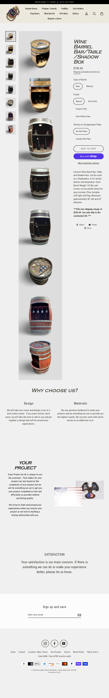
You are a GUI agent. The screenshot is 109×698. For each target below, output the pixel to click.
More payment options (88, 163)
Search (67, 652)
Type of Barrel (80, 79)
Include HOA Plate (83, 139)
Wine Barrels (49, 13)
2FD (59, 672)
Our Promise (56, 652)
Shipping (77, 72)
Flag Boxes (34, 13)
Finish (76, 94)
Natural (79, 101)
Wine (78, 86)
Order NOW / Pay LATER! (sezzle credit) (54, 656)
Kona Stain (92, 101)
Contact (22, 652)
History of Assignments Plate (87, 124)
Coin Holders (78, 8)
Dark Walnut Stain (83, 116)
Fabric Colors (92, 652)
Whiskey (89, 86)
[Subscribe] (79, 615)
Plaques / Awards (49, 8)
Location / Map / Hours (38, 652)
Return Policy (78, 652)
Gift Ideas (64, 13)
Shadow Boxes (31, 8)
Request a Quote (54, 18)
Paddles (64, 8)
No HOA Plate (81, 131)
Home (13, 652)
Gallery (76, 13)
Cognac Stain (81, 109)
